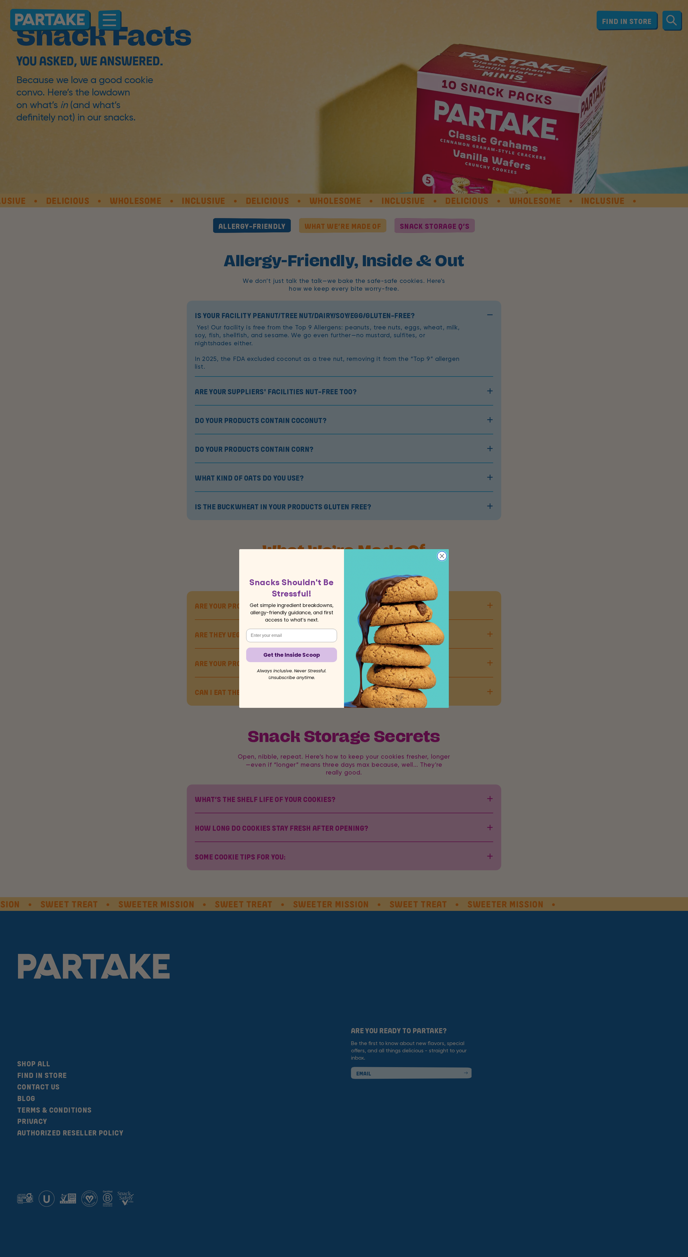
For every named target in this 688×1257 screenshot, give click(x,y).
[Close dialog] (442, 556)
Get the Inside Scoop (291, 655)
